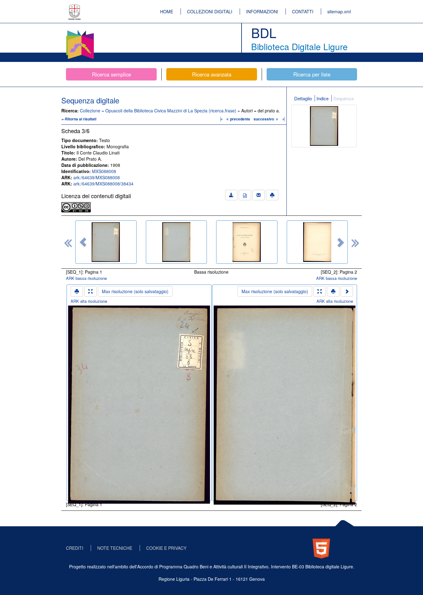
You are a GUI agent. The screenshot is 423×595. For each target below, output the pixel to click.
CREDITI (74, 548)
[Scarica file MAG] (245, 195)
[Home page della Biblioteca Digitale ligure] (79, 31)
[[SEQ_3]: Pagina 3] (246, 242)
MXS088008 (104, 171)
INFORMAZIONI (262, 11)
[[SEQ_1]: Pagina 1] (106, 242)
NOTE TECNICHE (114, 548)
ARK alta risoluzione (89, 301)
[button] (83, 242)
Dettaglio (303, 98)
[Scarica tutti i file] (231, 195)
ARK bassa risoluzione (86, 278)
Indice (322, 98)
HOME (166, 11)
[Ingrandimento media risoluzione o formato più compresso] (90, 291)
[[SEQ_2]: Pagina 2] (176, 242)
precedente (240, 119)
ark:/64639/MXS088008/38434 (103, 183)
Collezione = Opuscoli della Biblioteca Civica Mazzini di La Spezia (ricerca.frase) (159, 110)
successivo (264, 119)
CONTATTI (302, 11)
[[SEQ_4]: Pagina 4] (317, 242)
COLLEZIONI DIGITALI (209, 11)
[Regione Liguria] (74, 7)
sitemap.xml (339, 11)
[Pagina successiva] (347, 291)
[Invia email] (258, 195)
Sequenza (343, 98)
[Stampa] (272, 195)
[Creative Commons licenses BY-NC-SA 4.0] (76, 206)
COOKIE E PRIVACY (166, 548)
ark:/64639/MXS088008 (96, 177)
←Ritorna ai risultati (78, 119)
